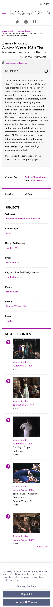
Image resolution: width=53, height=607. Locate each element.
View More (42, 546)
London (9, 321)
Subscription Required (16, 63)
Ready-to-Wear (13, 248)
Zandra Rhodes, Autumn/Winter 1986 (23, 364)
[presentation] (26, 349)
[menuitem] (26, 180)
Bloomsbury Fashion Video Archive (23, 218)
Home (4, 31)
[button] (26, 22)
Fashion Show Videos (35, 177)
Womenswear (12, 262)
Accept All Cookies (26, 602)
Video (12, 31)
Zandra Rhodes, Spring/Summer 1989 (23, 403)
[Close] (49, 567)
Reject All (26, 594)
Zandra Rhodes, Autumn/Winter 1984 (23, 442)
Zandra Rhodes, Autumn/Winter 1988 (23, 488)
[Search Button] (48, 12)
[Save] (17, 22)
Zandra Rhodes (36, 180)
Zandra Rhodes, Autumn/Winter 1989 (23, 538)
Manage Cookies (26, 586)
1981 (25, 306)
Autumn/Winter (13, 306)
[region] (26, 585)
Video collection (25, 31)
